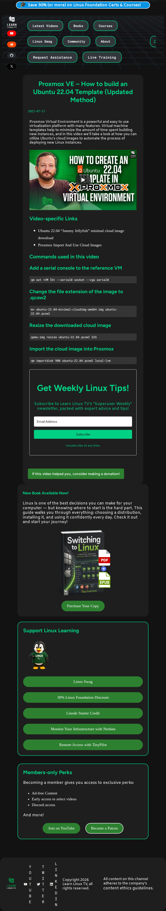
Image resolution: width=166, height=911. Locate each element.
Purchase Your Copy (83, 606)
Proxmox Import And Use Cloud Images (70, 245)
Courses (105, 26)
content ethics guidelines (128, 888)
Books (78, 26)
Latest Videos (45, 26)
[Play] (83, 180)
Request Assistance (52, 57)
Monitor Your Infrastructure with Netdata (83, 729)
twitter (43, 884)
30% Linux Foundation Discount (83, 697)
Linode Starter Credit (83, 713)
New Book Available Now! (46, 493)
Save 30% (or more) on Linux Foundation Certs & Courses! (84, 5)
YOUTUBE (30, 884)
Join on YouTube (61, 828)
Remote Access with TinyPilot (83, 745)
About (105, 41)
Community (76, 41)
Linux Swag (42, 41)
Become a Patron (104, 828)
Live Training (102, 57)
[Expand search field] (155, 41)
